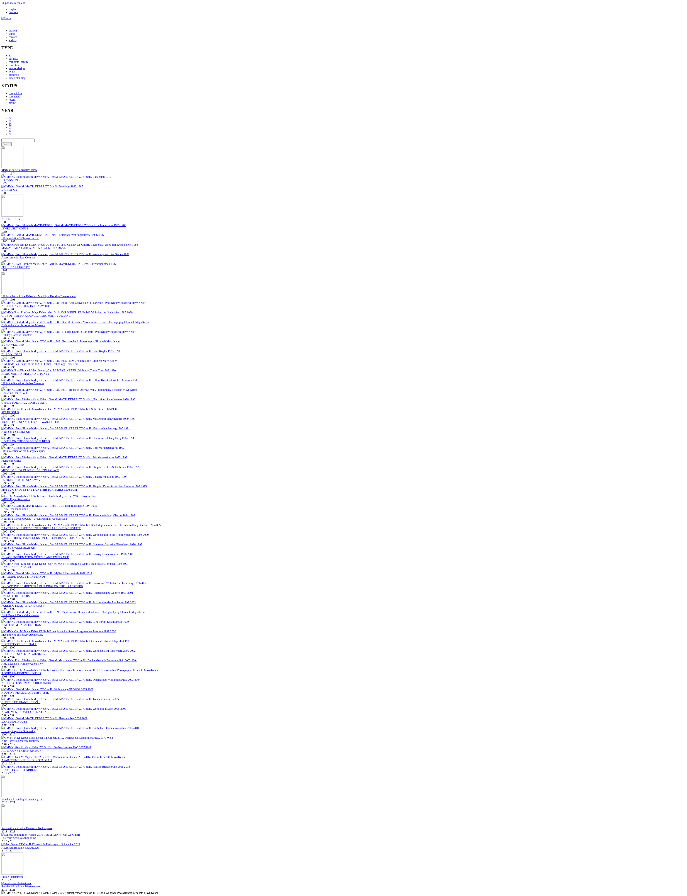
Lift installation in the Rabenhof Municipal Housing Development (38, 296)
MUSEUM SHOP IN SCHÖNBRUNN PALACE (30, 470)
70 (10, 117)
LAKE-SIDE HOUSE (14, 721)
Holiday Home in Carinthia (16, 334)
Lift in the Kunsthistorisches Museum (22, 383)
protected (14, 74)
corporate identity (18, 61)
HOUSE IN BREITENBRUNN (19, 769)
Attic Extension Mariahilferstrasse (20, 740)
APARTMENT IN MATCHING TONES (25, 373)
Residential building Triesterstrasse (20, 886)
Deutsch (13, 12)
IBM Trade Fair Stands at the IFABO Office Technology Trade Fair (39, 363)
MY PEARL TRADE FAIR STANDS (23, 576)
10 (10, 130)
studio (12, 33)
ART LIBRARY (11, 218)
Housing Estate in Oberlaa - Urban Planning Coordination (34, 518)
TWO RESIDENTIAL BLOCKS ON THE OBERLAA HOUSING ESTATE (46, 537)
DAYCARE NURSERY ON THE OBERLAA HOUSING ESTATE (41, 528)
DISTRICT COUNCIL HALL (19, 644)
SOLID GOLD (10, 412)
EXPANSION (9, 179)
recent (12, 99)
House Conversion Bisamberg (18, 547)
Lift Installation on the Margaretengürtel (23, 450)
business (13, 58)
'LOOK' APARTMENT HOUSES (21, 673)
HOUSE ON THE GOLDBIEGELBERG (25, 441)
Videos (12, 40)
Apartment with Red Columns (18, 257)
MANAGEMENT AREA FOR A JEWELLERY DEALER (35, 247)
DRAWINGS (9, 189)
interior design (17, 68)
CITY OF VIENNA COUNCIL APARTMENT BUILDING (36, 315)
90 (10, 124)
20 (10, 133)
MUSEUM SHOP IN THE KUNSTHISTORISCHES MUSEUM (39, 489)
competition (15, 93)
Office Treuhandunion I (14, 508)
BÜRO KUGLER (11, 354)
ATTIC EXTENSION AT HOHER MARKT (27, 682)
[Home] (6, 18)
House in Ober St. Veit (14, 392)
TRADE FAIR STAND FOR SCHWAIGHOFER (30, 421)
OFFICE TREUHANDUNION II (20, 702)
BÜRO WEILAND (12, 344)
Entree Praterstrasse (12, 876)
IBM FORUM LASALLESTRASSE (22, 624)
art (10, 55)
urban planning (17, 77)
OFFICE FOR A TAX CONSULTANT (24, 402)
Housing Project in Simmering (18, 731)
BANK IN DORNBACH (16, 566)
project (12, 102)
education (14, 65)
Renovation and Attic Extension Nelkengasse (26, 828)
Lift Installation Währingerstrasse (20, 238)
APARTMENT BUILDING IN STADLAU (26, 760)
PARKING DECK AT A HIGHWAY (22, 605)
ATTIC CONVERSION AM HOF (21, 750)
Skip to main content (13, 2)
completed (14, 96)
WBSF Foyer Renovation (15, 499)
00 (10, 127)
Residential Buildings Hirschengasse (22, 799)
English (13, 9)
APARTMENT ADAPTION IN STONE (24, 711)
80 (10, 121)
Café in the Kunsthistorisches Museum (23, 325)
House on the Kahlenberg (15, 431)
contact (13, 36)
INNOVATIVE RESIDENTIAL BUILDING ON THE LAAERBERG (42, 586)
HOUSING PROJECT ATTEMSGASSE (25, 692)
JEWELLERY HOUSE (14, 228)
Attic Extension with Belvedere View (22, 663)
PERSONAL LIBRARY (15, 267)
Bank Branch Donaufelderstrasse (20, 615)
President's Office (11, 460)
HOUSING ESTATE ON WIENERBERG (26, 653)
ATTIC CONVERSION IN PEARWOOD (25, 305)
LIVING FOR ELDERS (15, 595)
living (12, 71)
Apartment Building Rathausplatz (20, 847)
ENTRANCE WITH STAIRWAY (21, 479)
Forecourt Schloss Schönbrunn (18, 837)
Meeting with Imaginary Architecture (22, 634)
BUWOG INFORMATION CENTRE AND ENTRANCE (35, 557)
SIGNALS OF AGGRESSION (19, 170)
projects (13, 30)
